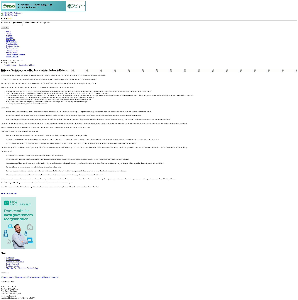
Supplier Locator (12, 50)
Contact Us (10, 258)
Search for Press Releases (15, 54)
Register (9, 36)
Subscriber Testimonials (15, 262)
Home (9, 33)
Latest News (10, 40)
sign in (8, 31)
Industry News (11, 52)
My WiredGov (11, 42)
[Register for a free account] (11, 13)
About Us (9, 38)
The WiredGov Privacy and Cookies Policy (22, 268)
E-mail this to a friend (26, 65)
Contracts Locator (12, 46)
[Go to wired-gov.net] (9, 15)
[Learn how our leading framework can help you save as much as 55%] (43, 11)
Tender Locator (11, 48)
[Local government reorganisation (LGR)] (18, 248)
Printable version (10, 65)
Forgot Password (12, 264)
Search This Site (12, 56)
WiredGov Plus (11, 44)
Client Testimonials (13, 260)
